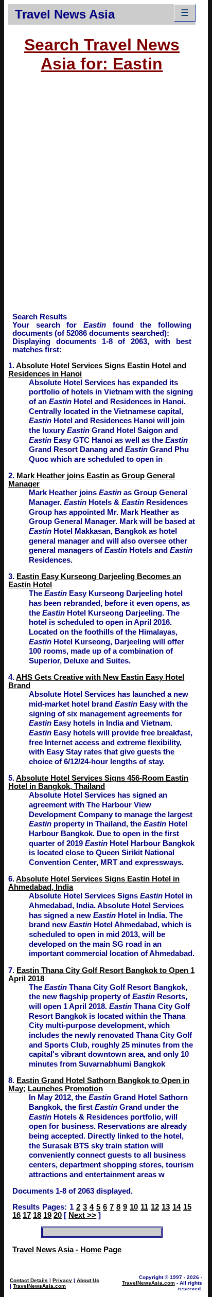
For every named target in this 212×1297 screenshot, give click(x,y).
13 (166, 1207)
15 (187, 1207)
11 (144, 1207)
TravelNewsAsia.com (39, 1286)
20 (58, 1215)
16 (16, 1215)
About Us (88, 1280)
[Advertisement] (106, 197)
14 (176, 1207)
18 (37, 1215)
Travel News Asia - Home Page (66, 1250)
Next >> (82, 1215)
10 (134, 1207)
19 (47, 1215)
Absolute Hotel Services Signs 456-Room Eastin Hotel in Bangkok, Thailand (98, 782)
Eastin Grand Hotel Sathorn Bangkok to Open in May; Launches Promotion (98, 1084)
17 (27, 1215)
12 (155, 1207)
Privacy (62, 1280)
